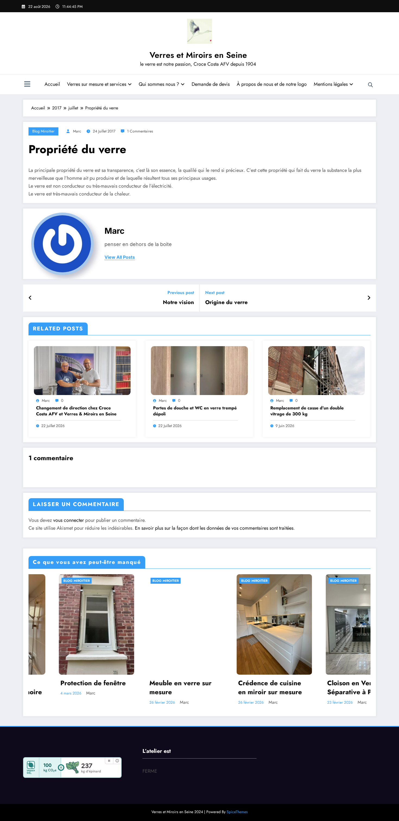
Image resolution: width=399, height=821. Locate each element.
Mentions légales (331, 84)
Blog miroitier (43, 131)
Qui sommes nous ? (159, 84)
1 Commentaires (140, 131)
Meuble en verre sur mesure (83, 687)
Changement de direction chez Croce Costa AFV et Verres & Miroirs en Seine (76, 411)
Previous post (180, 292)
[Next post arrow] (368, 298)
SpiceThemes (237, 811)
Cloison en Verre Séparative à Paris (257, 687)
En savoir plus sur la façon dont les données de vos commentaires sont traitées (214, 528)
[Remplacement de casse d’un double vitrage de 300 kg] (316, 370)
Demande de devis (211, 84)
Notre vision (178, 302)
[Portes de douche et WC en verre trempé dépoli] (199, 370)
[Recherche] (370, 85)
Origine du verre (226, 302)
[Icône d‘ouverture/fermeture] (27, 85)
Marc (77, 131)
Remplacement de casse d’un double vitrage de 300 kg (307, 411)
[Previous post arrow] (30, 298)
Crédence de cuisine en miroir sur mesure (172, 687)
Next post (214, 292)
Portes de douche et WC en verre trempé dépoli (195, 411)
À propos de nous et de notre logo (272, 84)
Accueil (52, 84)
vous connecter (68, 520)
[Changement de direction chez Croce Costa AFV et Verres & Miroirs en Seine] (82, 370)
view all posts (119, 257)
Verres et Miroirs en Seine (198, 55)
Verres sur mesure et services (96, 84)
